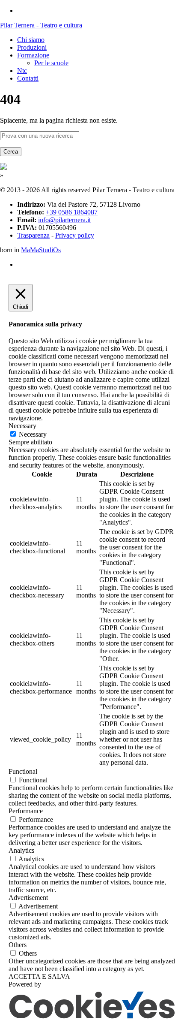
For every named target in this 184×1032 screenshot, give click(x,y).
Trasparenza (33, 235)
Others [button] (18, 944)
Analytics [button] (21, 850)
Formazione (33, 55)
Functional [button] (23, 771)
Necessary (33, 434)
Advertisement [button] (28, 897)
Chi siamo (31, 39)
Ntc (22, 70)
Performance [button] (26, 811)
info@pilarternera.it (64, 219)
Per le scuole (51, 62)
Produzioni (32, 47)
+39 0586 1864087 (72, 212)
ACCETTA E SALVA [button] (39, 976)
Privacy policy (74, 235)
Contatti (28, 78)
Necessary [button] (22, 425)
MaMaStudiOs (41, 249)
